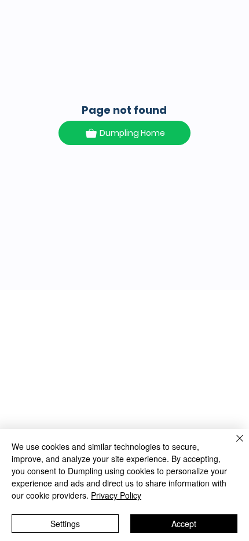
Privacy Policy (116, 495)
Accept (183, 523)
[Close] (233, 445)
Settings (65, 523)
